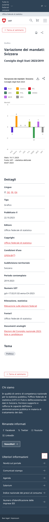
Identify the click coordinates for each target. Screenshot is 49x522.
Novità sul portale (12, 463)
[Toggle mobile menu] (45, 20)
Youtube (38, 430)
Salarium (7, 485)
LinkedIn (9, 435)
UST (10, 21)
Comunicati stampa (12, 470)
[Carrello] (37, 20)
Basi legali (6, 518)
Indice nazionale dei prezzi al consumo (22, 492)
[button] (44, 456)
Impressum (15, 518)
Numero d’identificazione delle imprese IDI (18, 502)
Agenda (7, 478)
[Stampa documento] (36, 32)
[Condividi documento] (42, 32)
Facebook (10, 430)
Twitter (24, 430)
